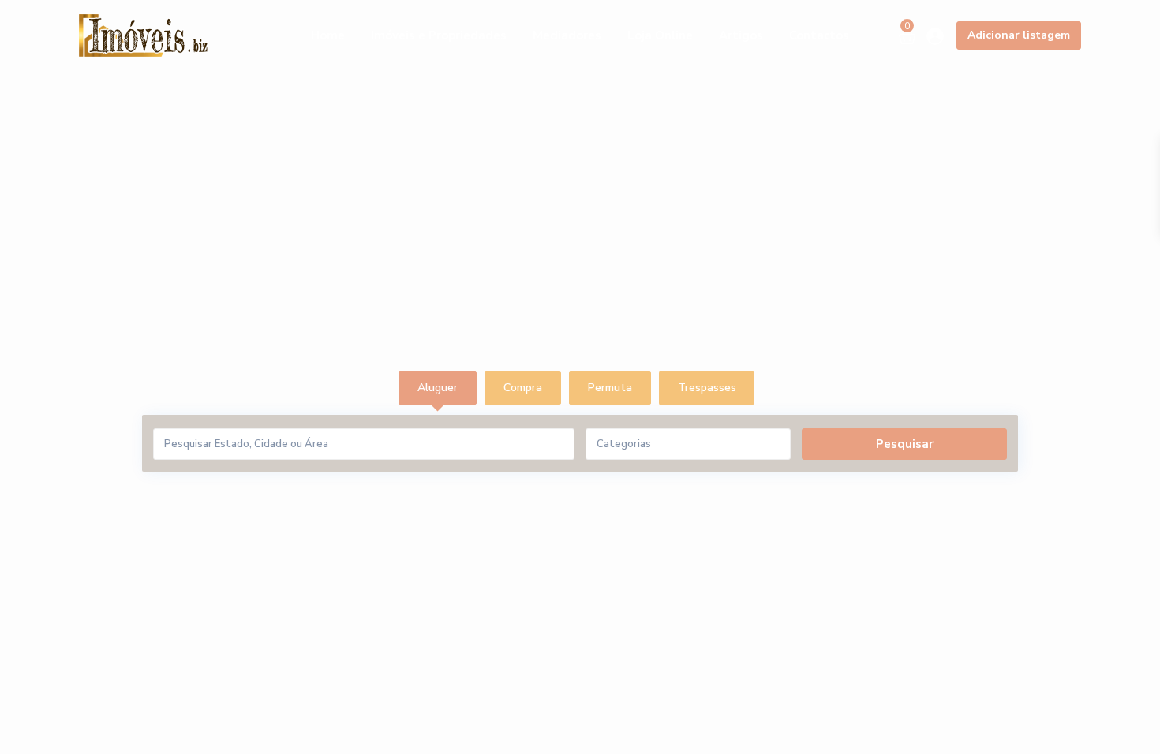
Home (328, 35)
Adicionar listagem (1018, 35)
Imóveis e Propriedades (439, 35)
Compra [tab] (522, 387)
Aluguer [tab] (437, 387)
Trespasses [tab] (707, 387)
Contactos (819, 35)
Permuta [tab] (610, 387)
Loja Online (660, 35)
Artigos (741, 35)
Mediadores (567, 35)
